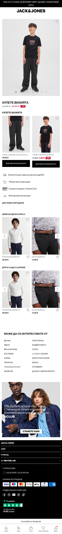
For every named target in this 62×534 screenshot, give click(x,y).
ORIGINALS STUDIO (12, 367)
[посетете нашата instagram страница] (9, 495)
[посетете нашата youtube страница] (13, 495)
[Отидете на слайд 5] (33, 92)
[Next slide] (57, 236)
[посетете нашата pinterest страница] (18, 495)
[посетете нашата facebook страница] (4, 495)
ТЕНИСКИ (8, 362)
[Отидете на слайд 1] (16, 92)
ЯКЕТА (7, 345)
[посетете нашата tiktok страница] (23, 495)
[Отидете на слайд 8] (46, 92)
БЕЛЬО (35, 362)
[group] (16, 239)
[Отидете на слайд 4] (29, 92)
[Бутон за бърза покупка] (28, 256)
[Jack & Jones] (31, 12)
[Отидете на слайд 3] (24, 92)
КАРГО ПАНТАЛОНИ (41, 358)
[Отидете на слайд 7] (42, 92)
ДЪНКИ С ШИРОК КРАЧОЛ (43, 371)
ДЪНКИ (7, 341)
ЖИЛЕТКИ (8, 371)
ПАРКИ (7, 358)
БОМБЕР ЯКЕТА (39, 345)
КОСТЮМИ (9, 354)
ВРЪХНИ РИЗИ (10, 349)
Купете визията (15, 102)
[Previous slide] (4, 236)
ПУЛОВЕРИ (37, 367)
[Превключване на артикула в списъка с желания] (57, 21)
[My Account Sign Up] (31, 409)
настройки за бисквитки (31, 521)
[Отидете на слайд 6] (37, 92)
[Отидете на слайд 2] (20, 92)
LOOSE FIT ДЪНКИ (40, 354)
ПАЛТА (35, 349)
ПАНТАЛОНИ (38, 341)
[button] (16, 134)
